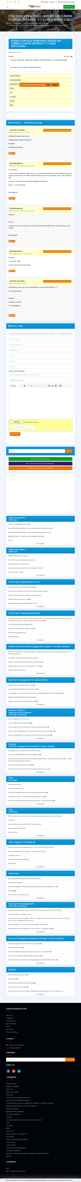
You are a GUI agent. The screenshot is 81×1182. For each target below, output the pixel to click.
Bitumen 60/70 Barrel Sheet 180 (17, 859)
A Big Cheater (12, 979)
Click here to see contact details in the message (57, 130)
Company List (11, 1021)
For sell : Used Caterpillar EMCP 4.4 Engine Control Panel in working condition (31, 731)
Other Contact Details (16, 371)
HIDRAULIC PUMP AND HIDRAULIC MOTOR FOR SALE (22, 697)
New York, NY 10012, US (16, 1045)
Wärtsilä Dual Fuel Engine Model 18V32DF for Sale (22, 603)
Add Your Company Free (41, 459)
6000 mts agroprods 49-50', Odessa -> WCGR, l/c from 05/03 (27, 851)
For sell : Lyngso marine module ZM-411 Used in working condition (28, 727)
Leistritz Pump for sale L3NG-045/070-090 (20, 685)
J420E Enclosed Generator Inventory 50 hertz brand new (25, 595)
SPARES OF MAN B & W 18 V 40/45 (18, 556)
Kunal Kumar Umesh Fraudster (17, 987)
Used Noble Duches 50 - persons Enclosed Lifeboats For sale (26, 796)
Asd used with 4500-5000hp (17, 828)
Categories (10, 1018)
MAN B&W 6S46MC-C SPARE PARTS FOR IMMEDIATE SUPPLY (25, 536)
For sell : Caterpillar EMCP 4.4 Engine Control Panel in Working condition (29, 735)
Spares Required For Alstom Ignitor (18, 564)
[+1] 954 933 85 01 (14, 1048)
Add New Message (33, 122)
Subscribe (70, 1059)
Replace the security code (31, 422)
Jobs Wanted (10, 1145)
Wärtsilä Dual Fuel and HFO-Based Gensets (21, 587)
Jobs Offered (10, 1142)
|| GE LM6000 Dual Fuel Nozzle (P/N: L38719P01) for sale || (24, 751)
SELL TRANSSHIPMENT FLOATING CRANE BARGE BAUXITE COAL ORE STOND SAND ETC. (32, 886)
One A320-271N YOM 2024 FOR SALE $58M (20, 765)
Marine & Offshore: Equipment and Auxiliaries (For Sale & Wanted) (15, 1111)
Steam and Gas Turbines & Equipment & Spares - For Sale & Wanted (29, 1103)
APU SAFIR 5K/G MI (13, 637)
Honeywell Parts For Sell (15, 947)
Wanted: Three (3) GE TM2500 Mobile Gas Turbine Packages (26, 662)
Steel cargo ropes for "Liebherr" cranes (19, 914)
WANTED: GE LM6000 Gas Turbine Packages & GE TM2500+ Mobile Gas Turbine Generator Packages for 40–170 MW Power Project (40, 653)
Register (55, 85)
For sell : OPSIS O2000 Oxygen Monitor (19, 723)
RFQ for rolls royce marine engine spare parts (21, 560)
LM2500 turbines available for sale (18, 599)
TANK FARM (11, 891)
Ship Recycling (11, 1084)
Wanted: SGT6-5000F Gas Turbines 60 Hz (20, 628)
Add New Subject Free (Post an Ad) (41, 468)
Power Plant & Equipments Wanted (18, 1100)
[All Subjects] (41, 543)
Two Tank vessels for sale (15, 788)
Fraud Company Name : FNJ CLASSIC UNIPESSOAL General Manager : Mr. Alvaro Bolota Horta (35, 991)
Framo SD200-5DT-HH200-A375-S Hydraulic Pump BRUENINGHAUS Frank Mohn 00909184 (35, 693)
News (8, 1026)
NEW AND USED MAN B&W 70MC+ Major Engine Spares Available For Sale (29, 532)
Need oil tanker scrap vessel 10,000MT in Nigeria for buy (24, 824)
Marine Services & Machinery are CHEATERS (21, 983)
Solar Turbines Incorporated (15, 1171)
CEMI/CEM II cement (14, 855)
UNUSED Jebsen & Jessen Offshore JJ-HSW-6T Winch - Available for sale (30, 928)
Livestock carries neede (15, 883)
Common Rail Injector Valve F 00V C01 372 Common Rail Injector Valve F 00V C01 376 (33, 910)
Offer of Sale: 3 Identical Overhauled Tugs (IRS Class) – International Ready (31, 800)
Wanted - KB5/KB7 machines (17, 670)
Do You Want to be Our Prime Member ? (41, 463)
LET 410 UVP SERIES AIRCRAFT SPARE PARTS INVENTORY (24, 754)
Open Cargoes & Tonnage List (16, 1134)
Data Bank (9, 1029)
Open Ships (10, 1137)
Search (68, 451)
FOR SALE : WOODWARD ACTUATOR (18, 524)
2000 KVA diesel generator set (17, 633)
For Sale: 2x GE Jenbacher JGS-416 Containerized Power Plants (27, 591)
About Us (9, 1015)
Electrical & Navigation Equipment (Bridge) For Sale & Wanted (27, 1153)
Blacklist (9, 1156)
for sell (10, 540)
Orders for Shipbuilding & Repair (17, 1139)
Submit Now (15, 434)
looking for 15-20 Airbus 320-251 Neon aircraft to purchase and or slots (29, 769)
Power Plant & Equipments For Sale (18, 1098)
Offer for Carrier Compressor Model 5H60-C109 (22, 701)
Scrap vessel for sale (14, 784)
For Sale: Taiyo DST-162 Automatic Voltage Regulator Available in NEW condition (32, 960)
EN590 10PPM (12, 863)
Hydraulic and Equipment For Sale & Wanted (21, 1106)
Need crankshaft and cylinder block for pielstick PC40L (24, 568)
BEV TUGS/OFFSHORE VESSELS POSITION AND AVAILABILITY (24, 878)
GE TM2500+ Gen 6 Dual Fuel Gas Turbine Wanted (23, 658)
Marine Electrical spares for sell (17, 975)
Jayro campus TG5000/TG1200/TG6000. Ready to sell (24, 956)
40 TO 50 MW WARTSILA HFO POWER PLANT (20, 624)
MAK (7, 1168)
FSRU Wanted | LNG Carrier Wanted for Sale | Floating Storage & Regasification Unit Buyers (35, 816)
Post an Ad (70, 7)
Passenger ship (12, 832)
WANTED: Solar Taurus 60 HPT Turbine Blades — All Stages (25, 666)
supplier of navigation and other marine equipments (24, 943)
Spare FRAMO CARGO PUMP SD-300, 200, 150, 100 (22, 689)
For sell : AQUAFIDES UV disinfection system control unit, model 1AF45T (29, 952)
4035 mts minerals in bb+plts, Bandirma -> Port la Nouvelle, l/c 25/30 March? (31, 847)
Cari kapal (11, 820)
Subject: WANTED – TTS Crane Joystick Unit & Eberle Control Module (28, 924)
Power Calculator (12, 1032)
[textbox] (40, 403)
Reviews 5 (67, 56)
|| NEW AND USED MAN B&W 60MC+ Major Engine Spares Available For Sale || (30, 528)
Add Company (11, 1024)
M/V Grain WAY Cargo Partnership (18, 895)
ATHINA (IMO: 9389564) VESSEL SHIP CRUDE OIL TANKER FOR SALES (27, 792)
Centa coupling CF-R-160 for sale (18, 719)
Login (48, 85)
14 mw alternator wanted (15, 572)
